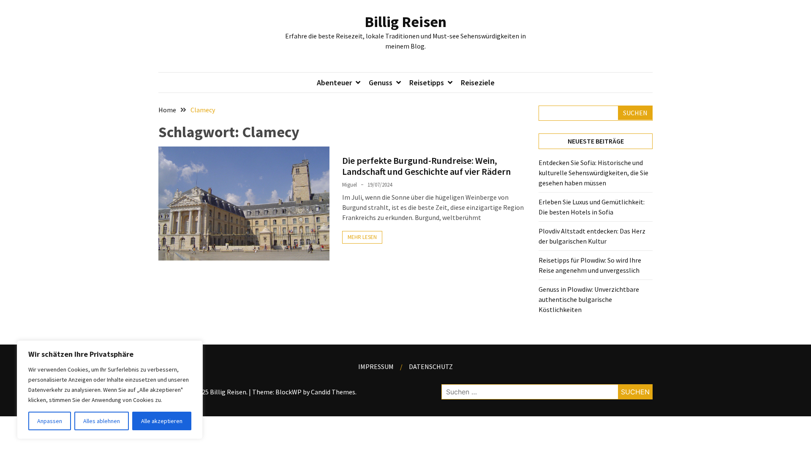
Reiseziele (478, 82)
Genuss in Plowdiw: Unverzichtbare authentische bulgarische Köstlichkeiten (589, 299)
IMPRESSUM (376, 366)
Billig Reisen (405, 21)
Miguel (349, 184)
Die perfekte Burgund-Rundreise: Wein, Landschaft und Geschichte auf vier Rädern (426, 166)
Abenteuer (334, 82)
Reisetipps (426, 82)
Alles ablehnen (101, 421)
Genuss (380, 82)
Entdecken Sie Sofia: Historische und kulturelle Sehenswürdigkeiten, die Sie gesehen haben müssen (593, 172)
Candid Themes (333, 392)
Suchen (635, 113)
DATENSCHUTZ (431, 366)
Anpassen (49, 421)
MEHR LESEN (362, 237)
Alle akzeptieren (161, 421)
